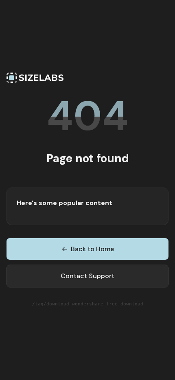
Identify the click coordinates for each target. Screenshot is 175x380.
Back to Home (87, 249)
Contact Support (87, 276)
